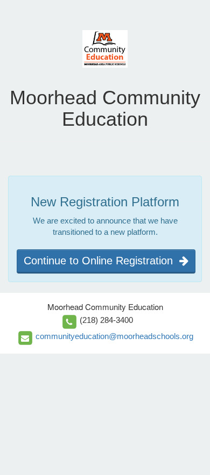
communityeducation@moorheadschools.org (114, 336)
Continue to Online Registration (101, 261)
